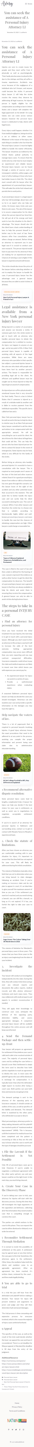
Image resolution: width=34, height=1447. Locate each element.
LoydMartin (23, 32)
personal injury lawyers (15, 517)
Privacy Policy (17, 1407)
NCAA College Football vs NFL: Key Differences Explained (16, 781)
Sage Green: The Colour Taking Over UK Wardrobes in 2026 (16, 940)
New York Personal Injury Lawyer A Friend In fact (16, 298)
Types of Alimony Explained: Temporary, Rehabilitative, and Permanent (14, 560)
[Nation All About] (7, 4)
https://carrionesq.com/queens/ (14, 1361)
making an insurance (10, 883)
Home (17, 1403)
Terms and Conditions (17, 1411)
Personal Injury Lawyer (10, 1377)
